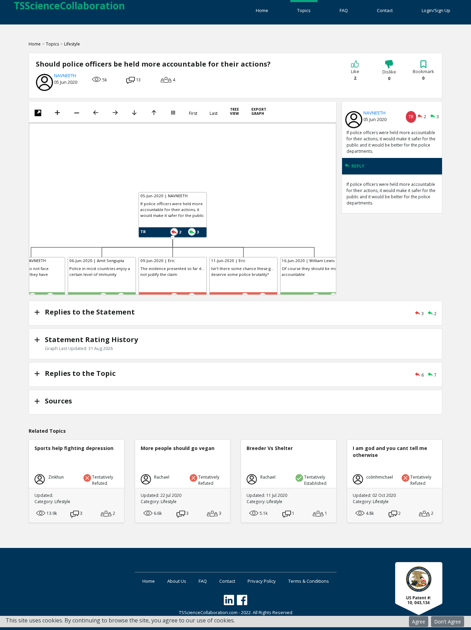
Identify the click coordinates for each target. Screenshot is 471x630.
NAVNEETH (65, 75)
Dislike (389, 75)
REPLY (357, 166)
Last (214, 113)
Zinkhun (56, 477)
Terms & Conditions (308, 581)
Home (262, 10)
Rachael (161, 477)
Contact (385, 10)
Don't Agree (447, 621)
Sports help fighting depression (73, 448)
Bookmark (423, 74)
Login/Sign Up (436, 10)
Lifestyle (72, 44)
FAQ (344, 10)
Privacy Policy (262, 581)
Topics (304, 10)
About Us (176, 581)
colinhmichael (379, 477)
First (193, 113)
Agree (418, 621)
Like (355, 74)
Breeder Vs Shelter (270, 448)
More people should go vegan (177, 448)
